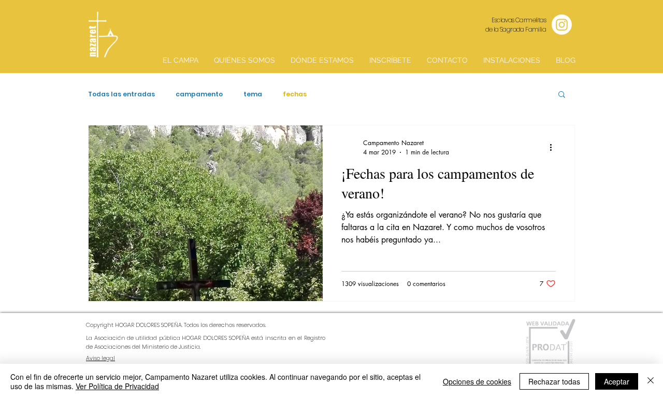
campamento (199, 94)
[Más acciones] (554, 147)
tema (252, 94)
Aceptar (616, 381)
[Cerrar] (650, 381)
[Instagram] (562, 25)
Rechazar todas (554, 381)
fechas (295, 94)
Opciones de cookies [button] (477, 381)
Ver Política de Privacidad (117, 386)
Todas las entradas (121, 94)
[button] (562, 95)
